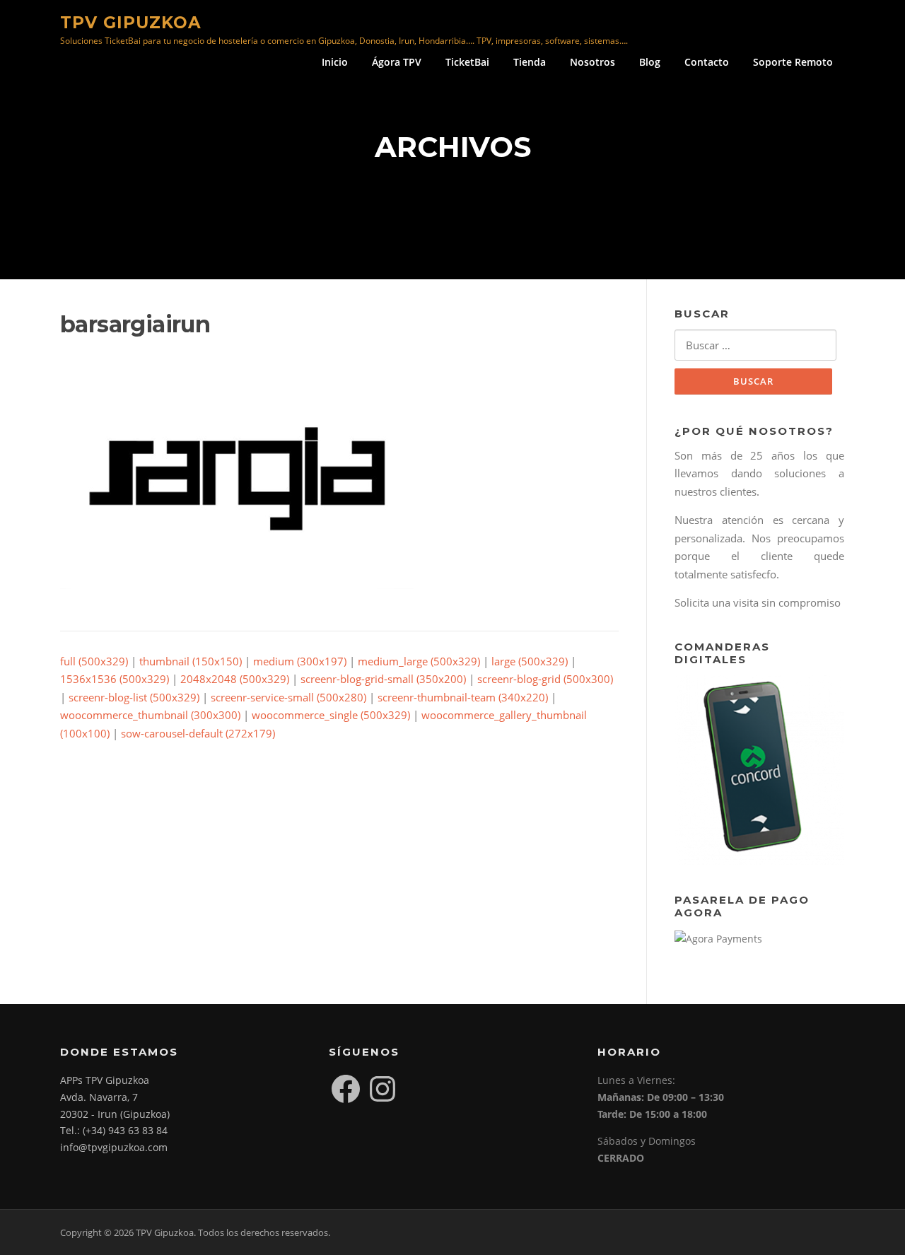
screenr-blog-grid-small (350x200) (383, 679)
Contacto (706, 62)
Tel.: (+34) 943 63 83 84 (114, 1130)
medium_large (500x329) (419, 661)
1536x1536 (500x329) (114, 679)
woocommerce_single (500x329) (331, 715)
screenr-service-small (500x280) (288, 697)
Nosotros (592, 62)
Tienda (529, 62)
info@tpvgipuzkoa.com (114, 1147)
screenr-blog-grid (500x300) (545, 679)
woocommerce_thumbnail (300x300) (150, 715)
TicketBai (467, 62)
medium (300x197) (299, 661)
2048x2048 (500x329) (234, 679)
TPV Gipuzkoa (131, 22)
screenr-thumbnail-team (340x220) (463, 697)
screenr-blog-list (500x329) (134, 697)
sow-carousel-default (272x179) (198, 733)
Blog (649, 62)
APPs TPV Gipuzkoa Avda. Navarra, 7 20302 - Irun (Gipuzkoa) (115, 1097)
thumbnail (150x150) (190, 661)
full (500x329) (94, 661)
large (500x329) (529, 661)
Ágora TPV (396, 62)
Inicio (335, 62)
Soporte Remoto (793, 62)
